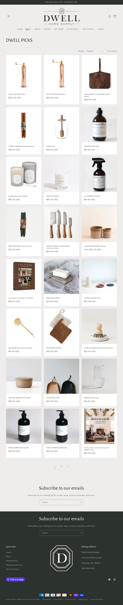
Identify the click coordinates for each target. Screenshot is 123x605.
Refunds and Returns (14, 565)
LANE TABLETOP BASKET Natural (95, 246)
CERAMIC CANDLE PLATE (92, 298)
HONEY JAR (50, 146)
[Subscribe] (80, 502)
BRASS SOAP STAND (53, 298)
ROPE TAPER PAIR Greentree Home (20, 246)
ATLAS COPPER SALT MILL (17, 94)
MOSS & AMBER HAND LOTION (56, 448)
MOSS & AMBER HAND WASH (19, 448)
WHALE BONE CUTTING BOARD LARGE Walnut (97, 95)
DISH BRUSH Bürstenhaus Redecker (21, 348)
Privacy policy (58, 599)
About (8, 557)
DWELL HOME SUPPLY (19, 599)
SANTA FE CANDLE (52, 196)
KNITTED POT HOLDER (53, 348)
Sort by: (81, 51)
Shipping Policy (12, 561)
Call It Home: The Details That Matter (21, 298)
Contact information (97, 599)
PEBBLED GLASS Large (91, 398)
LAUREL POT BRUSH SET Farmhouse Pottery (98, 348)
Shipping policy (83, 599)
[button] (8, 16)
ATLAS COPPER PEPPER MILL (55, 94)
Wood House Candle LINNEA (18, 196)
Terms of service (70, 599)
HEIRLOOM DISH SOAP (91, 146)
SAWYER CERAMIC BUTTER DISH (19, 398)
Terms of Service (12, 569)
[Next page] (68, 466)
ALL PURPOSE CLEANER (92, 196)
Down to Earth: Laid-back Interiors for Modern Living (96, 449)
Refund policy (46, 599)
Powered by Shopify (33, 599)
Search (9, 552)
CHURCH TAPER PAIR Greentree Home (21, 146)
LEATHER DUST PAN (53, 398)
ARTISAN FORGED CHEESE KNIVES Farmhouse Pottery (57, 247)
